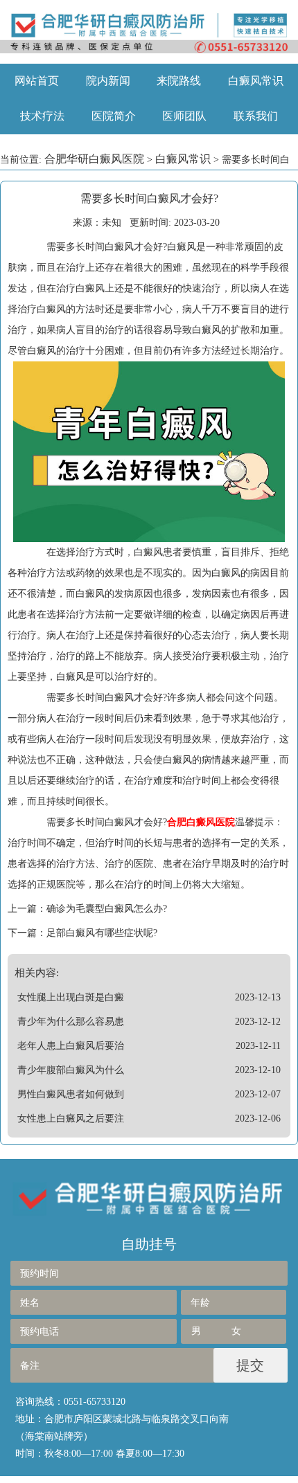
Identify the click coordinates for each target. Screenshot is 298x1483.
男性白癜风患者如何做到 (70, 1094)
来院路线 (179, 81)
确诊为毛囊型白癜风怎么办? (106, 909)
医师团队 (184, 116)
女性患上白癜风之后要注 (70, 1118)
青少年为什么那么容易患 (70, 1021)
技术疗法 (42, 116)
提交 (250, 1365)
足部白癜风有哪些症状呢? (101, 933)
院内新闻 (108, 81)
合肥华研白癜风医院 (94, 159)
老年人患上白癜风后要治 (70, 1046)
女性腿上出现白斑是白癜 (70, 997)
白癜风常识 (255, 81)
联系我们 (256, 116)
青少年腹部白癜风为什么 (70, 1070)
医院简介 (113, 116)
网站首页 (37, 81)
